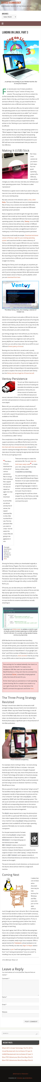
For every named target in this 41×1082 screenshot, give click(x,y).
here (5, 559)
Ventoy (27, 221)
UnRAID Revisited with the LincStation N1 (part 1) (17, 1054)
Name (4, 997)
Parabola (20, 1078)
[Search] (37, 1034)
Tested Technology (11, 2)
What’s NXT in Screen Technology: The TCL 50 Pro (17, 1048)
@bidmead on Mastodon (20, 1074)
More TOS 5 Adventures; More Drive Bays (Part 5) (17, 1057)
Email (4, 1004)
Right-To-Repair (27, 945)
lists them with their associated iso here (14, 447)
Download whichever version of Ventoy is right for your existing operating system (20, 238)
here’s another (22, 656)
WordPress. (28, 1078)
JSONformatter (16, 629)
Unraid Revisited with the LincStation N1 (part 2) (17, 1051)
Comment (5, 978)
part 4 (13, 949)
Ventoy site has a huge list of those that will (20, 373)
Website (4, 1012)
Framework (18, 943)
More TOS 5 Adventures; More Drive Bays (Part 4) (17, 1060)
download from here (13, 277)
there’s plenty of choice (16, 346)
